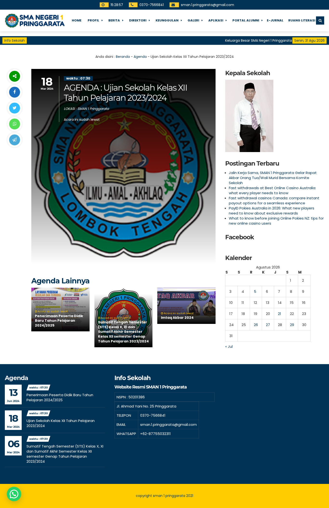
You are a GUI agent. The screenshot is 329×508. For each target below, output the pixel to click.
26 (256, 324)
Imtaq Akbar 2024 (177, 317)
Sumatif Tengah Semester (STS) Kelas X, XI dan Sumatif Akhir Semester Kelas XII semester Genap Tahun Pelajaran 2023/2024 (123, 331)
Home (76, 20)
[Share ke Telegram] (14, 140)
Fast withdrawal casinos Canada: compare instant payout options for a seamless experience (274, 200)
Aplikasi (215, 20)
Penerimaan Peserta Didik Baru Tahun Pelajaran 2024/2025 (59, 321)
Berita (114, 20)
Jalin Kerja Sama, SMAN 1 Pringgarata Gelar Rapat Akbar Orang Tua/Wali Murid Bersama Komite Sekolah (273, 177)
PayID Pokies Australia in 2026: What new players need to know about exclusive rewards (271, 211)
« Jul (229, 346)
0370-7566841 (151, 4)
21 (279, 313)
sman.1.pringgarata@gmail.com (207, 4)
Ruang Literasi (301, 20)
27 (268, 324)
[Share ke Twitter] (14, 108)
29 (292, 324)
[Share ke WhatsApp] (14, 124)
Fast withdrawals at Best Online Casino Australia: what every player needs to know (272, 190)
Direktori (137, 20)
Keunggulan (167, 20)
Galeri (193, 20)
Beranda (123, 56)
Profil (93, 20)
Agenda (140, 56)
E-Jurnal (275, 20)
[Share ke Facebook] (14, 92)
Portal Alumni (245, 20)
